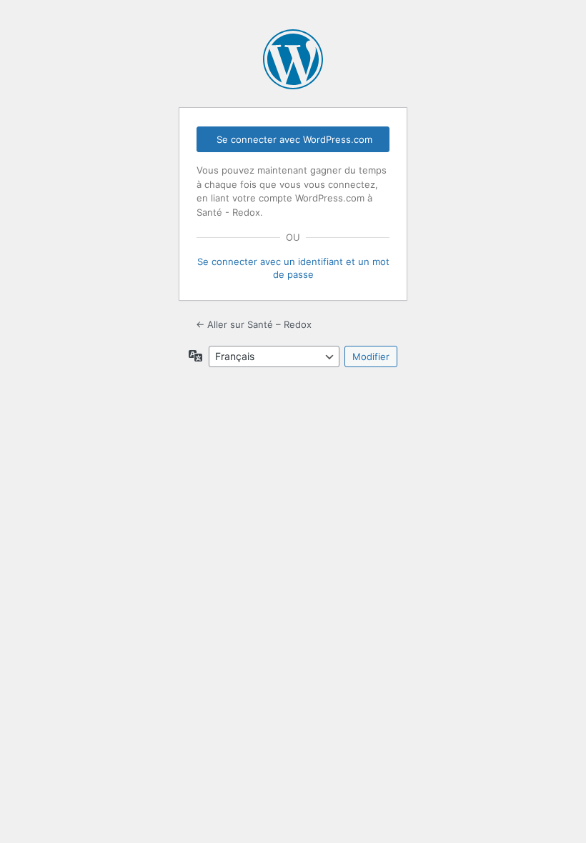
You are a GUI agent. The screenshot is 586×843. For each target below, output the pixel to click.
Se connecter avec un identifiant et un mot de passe (293, 268)
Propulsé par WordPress (293, 59)
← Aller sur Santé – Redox (254, 324)
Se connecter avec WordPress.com (294, 139)
